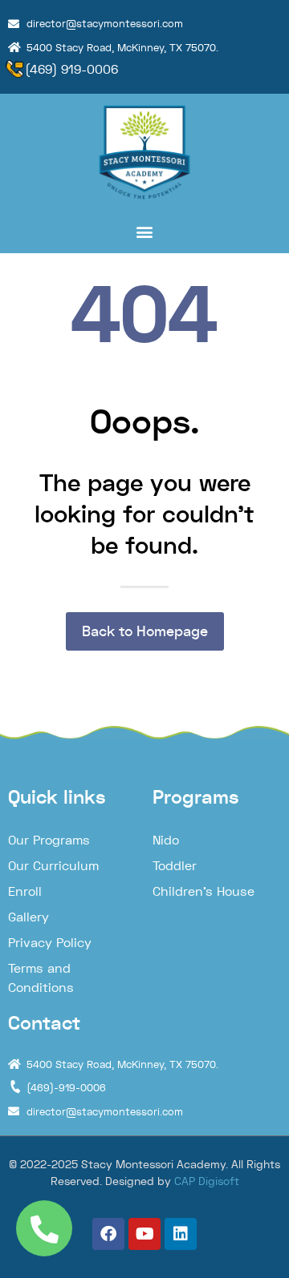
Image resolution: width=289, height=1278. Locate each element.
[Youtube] (144, 1234)
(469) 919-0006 (71, 69)
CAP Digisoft (206, 1181)
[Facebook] (108, 1234)
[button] (144, 232)
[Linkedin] (181, 1234)
